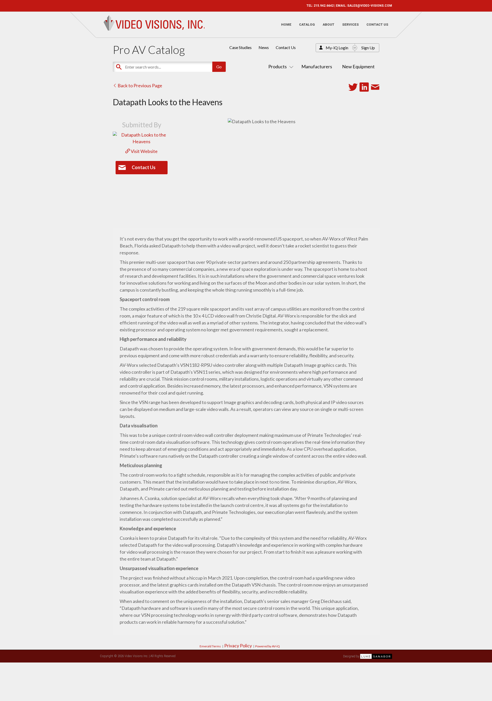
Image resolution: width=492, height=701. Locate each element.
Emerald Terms (210, 646)
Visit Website (144, 151)
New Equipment (358, 66)
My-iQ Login (337, 47)
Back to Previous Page (139, 85)
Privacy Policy (238, 645)
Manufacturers (316, 66)
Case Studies (240, 47)
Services (350, 24)
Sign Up (368, 47)
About (328, 24)
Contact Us (377, 24)
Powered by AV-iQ (267, 646)
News (264, 47)
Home (286, 24)
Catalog (307, 24)
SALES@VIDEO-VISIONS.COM (369, 5)
